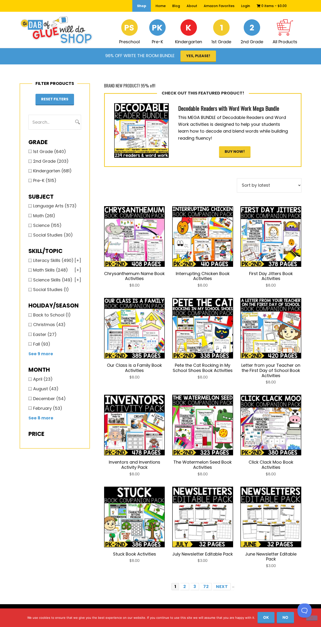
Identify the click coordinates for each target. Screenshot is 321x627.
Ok (266, 617)
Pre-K (157, 41)
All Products (285, 41)
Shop (141, 6)
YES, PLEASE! (198, 56)
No (285, 617)
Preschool (129, 41)
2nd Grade (252, 41)
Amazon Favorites (219, 6)
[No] (311, 618)
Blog (176, 6)
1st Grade (221, 41)
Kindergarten (188, 41)
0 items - (273, 6)
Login (245, 6)
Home (161, 6)
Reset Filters (54, 99)
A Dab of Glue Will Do (56, 30)
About (192, 6)
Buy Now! (235, 151)
